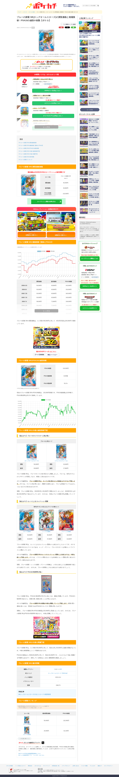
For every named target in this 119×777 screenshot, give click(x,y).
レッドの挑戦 (46, 531)
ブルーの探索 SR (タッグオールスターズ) (32, 460)
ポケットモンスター (84, 227)
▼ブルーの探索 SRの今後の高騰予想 (28, 154)
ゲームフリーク (91, 230)
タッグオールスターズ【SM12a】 (58, 673)
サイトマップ (46, 765)
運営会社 (30, 765)
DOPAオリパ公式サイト (90, 286)
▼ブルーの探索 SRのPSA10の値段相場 (29, 148)
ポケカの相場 (9, 765)
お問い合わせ (76, 765)
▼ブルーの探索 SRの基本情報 (26, 156)
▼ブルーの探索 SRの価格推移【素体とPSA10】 (31, 145)
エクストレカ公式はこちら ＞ (53, 103)
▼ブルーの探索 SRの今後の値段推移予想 (29, 151)
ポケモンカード (89, 228)
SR (61, 669)
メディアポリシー (66, 765)
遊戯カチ (100, 765)
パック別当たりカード (20, 765)
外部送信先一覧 (55, 765)
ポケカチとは (38, 765)
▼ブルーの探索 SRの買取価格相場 (27, 142)
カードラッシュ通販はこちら (89, 258)
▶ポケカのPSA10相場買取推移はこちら (30, 753)
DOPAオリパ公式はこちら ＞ (53, 90)
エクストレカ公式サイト (90, 308)
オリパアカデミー (108, 765)
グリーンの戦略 (66, 531)
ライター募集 (84, 765)
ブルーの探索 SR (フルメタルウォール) (61, 460)
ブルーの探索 (27, 531)
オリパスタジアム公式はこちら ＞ (53, 115)
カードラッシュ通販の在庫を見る (46, 201)
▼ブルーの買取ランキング (25, 159)
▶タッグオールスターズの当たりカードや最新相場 (35, 694)
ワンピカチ (92, 765)
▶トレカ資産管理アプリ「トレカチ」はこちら (31, 755)
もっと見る (90, 109)
